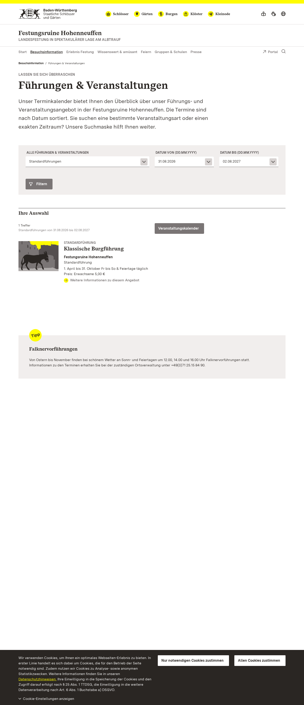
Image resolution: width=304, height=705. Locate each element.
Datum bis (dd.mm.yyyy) (239, 152)
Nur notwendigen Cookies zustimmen (192, 660)
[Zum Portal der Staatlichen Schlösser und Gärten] (47, 14)
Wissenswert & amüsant (117, 52)
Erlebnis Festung (80, 52)
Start (22, 52)
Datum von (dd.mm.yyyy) (176, 152)
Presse (196, 52)
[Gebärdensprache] (273, 14)
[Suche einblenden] (284, 51)
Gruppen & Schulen (171, 52)
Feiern (146, 52)
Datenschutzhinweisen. (37, 679)
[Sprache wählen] (283, 14)
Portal (273, 52)
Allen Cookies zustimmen (259, 660)
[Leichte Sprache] (263, 14)
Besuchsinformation (46, 52)
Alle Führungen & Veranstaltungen (57, 152)
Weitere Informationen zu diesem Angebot (104, 280)
